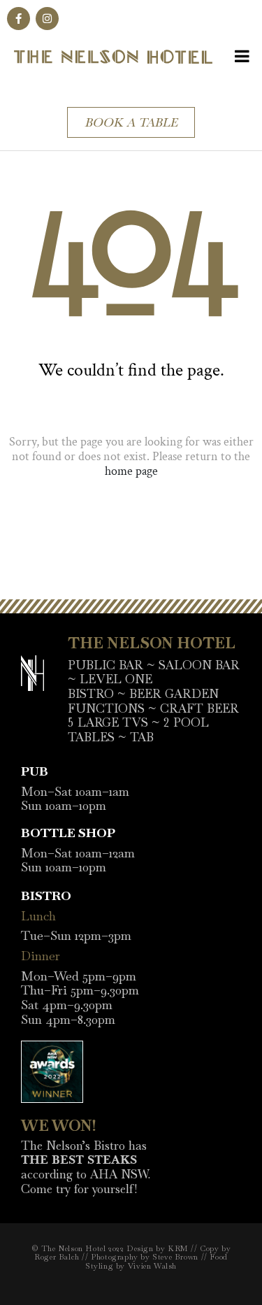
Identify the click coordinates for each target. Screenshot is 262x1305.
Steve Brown (175, 1257)
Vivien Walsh (152, 1266)
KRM (178, 1248)
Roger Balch (57, 1257)
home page (131, 471)
